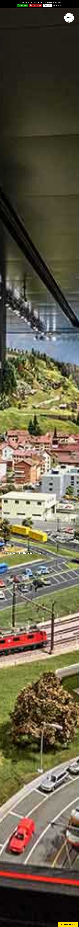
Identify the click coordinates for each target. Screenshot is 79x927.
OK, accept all (22, 5)
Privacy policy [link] (57, 5)
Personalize (47, 5)
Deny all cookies (35, 5)
